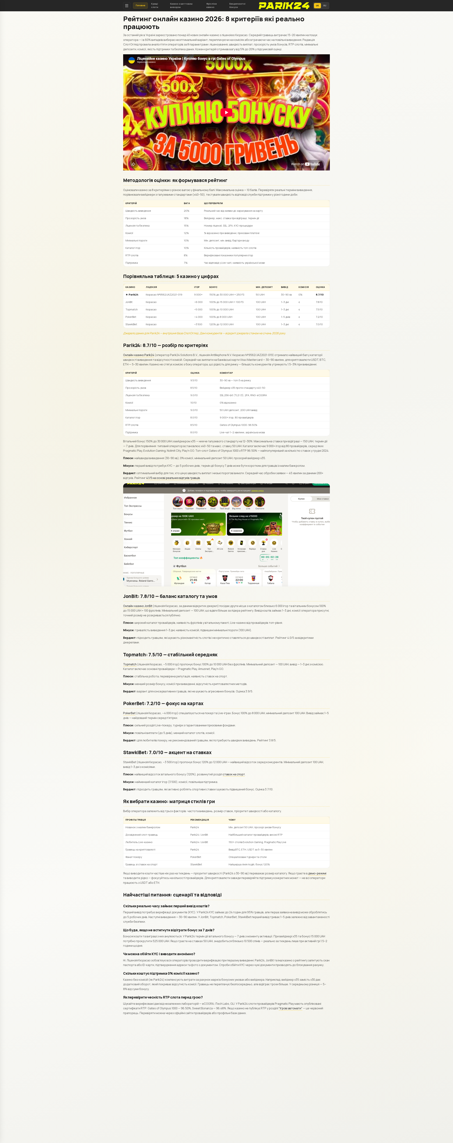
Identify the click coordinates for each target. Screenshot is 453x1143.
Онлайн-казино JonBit (137, 606)
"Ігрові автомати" (290, 1008)
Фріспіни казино (211, 5)
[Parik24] (284, 6)
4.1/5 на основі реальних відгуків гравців (173, 478)
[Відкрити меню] (126, 5)
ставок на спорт (234, 774)
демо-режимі (317, 873)
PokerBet (129, 713)
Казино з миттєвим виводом (181, 5)
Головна (140, 5)
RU (324, 5)
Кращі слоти (154, 5)
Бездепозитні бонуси (237, 5)
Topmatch (130, 664)
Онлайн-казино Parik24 (138, 355)
